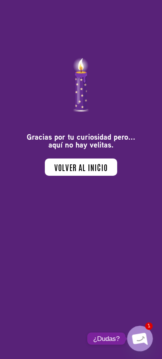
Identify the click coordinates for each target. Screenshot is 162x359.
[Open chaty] (140, 339)
